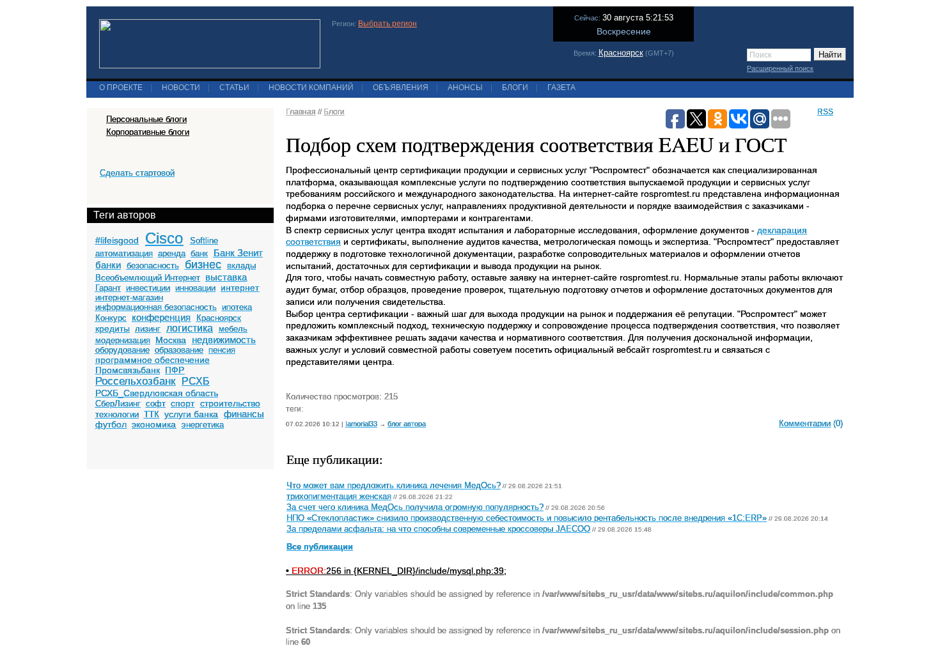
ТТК (151, 414)
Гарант (108, 288)
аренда (171, 253)
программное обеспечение (152, 360)
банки (108, 264)
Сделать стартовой (137, 173)
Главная (301, 111)
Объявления (400, 87)
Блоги (515, 87)
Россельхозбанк (135, 381)
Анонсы (465, 87)
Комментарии (805, 423)
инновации (195, 288)
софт (156, 403)
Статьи (234, 87)
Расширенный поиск (780, 68)
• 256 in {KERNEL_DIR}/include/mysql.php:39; (396, 571)
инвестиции (148, 288)
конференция (161, 317)
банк (199, 253)
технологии (117, 414)
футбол (111, 424)
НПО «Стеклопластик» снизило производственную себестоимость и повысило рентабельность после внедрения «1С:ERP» (526, 518)
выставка (226, 277)
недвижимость (224, 339)
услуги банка (191, 414)
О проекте (121, 87)
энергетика (203, 424)
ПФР (174, 370)
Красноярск (621, 53)
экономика (154, 424)
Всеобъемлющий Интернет (147, 277)
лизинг (148, 329)
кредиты (112, 328)
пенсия (221, 350)
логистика (189, 328)
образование (179, 350)
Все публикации (319, 547)
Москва (170, 340)
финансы (244, 413)
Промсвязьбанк (127, 370)
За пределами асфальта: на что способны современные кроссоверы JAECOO (438, 529)
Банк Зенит (238, 252)
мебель (233, 329)
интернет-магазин (129, 297)
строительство (230, 403)
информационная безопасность (156, 307)
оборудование (122, 350)
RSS (825, 111)
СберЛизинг (118, 403)
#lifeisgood (117, 240)
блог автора (407, 424)
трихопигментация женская (338, 496)
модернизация (122, 340)
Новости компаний (311, 87)
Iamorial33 (361, 424)
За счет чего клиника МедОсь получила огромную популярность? (415, 507)
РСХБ (196, 381)
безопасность (153, 265)
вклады (241, 265)
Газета (561, 87)
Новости (181, 87)
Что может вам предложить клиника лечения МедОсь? (393, 485)
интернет (240, 287)
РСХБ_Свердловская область (156, 393)
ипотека (237, 307)
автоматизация (124, 253)
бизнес (203, 264)
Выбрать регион (387, 23)
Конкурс (111, 318)
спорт (182, 403)
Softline (204, 240)
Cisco (164, 238)
